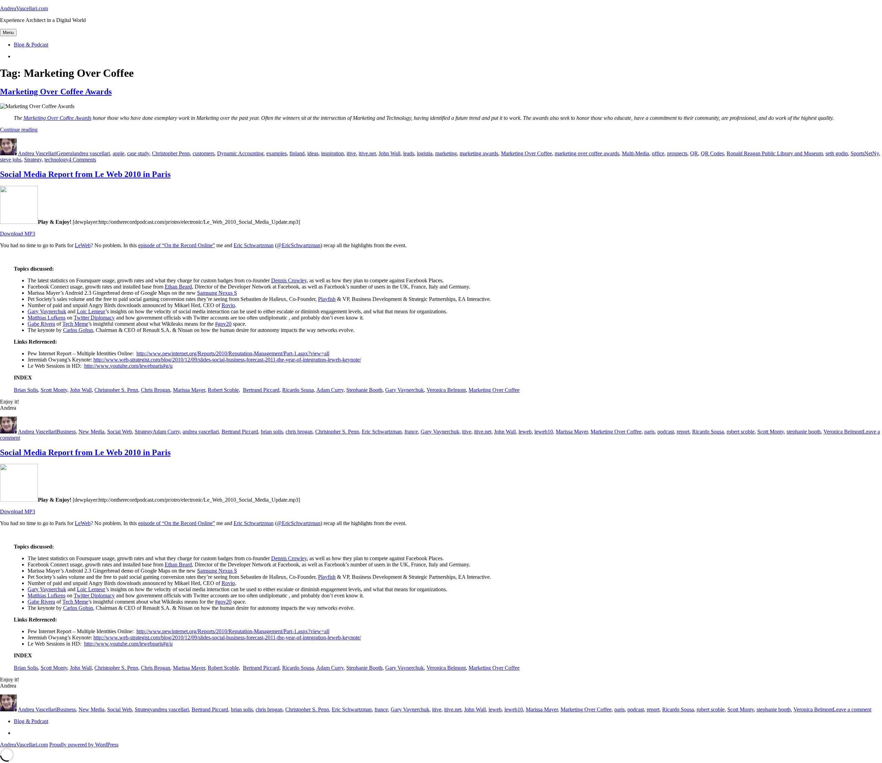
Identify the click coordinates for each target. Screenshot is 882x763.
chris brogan (299, 432)
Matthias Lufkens (46, 318)
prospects (677, 153)
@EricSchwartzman (298, 245)
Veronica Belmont (446, 390)
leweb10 (543, 432)
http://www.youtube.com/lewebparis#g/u (128, 366)
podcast (665, 432)
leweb (525, 432)
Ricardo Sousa (298, 390)
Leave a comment (852, 709)
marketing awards (479, 153)
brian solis (272, 432)
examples (276, 153)
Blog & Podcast (31, 45)
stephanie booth (804, 432)
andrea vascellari (92, 153)
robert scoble (741, 432)
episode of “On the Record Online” (176, 245)
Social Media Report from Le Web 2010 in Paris (85, 174)
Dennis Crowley (289, 280)
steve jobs (10, 160)
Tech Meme (75, 324)
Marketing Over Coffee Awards (56, 91)
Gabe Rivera (41, 324)
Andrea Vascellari (37, 153)
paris (649, 432)
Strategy (33, 160)
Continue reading (19, 130)
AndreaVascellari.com (24, 8)
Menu (8, 32)
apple (118, 153)
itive (351, 153)
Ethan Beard (178, 287)
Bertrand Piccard (261, 390)
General (65, 153)
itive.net (367, 153)
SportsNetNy (865, 153)
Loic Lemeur (91, 311)
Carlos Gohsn (78, 330)
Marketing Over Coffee (526, 153)
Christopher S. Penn (116, 390)
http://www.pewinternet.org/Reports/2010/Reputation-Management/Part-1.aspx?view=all (232, 353)
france (411, 432)
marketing (446, 153)
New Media (91, 432)
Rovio (228, 305)
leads (408, 153)
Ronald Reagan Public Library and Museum (775, 153)
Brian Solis (26, 390)
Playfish (327, 299)
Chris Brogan (155, 390)
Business (66, 432)
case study (138, 153)
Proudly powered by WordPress (84, 745)
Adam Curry (329, 390)
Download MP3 (17, 234)
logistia (424, 153)
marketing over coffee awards (587, 153)
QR (694, 153)
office (658, 153)
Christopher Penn (171, 153)
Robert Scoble (223, 390)
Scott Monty (54, 390)
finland (297, 153)
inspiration (332, 153)
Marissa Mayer (189, 390)
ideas (312, 153)
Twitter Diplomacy (94, 318)
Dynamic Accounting (240, 153)
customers (203, 153)
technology (56, 160)
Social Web (119, 432)
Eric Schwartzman (254, 245)
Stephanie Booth (364, 390)
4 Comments (82, 160)
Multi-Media (635, 153)
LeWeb (83, 245)
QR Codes (712, 153)
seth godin (836, 153)
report (683, 432)
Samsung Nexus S (217, 293)
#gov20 (223, 324)
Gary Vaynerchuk (47, 311)
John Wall (389, 153)
